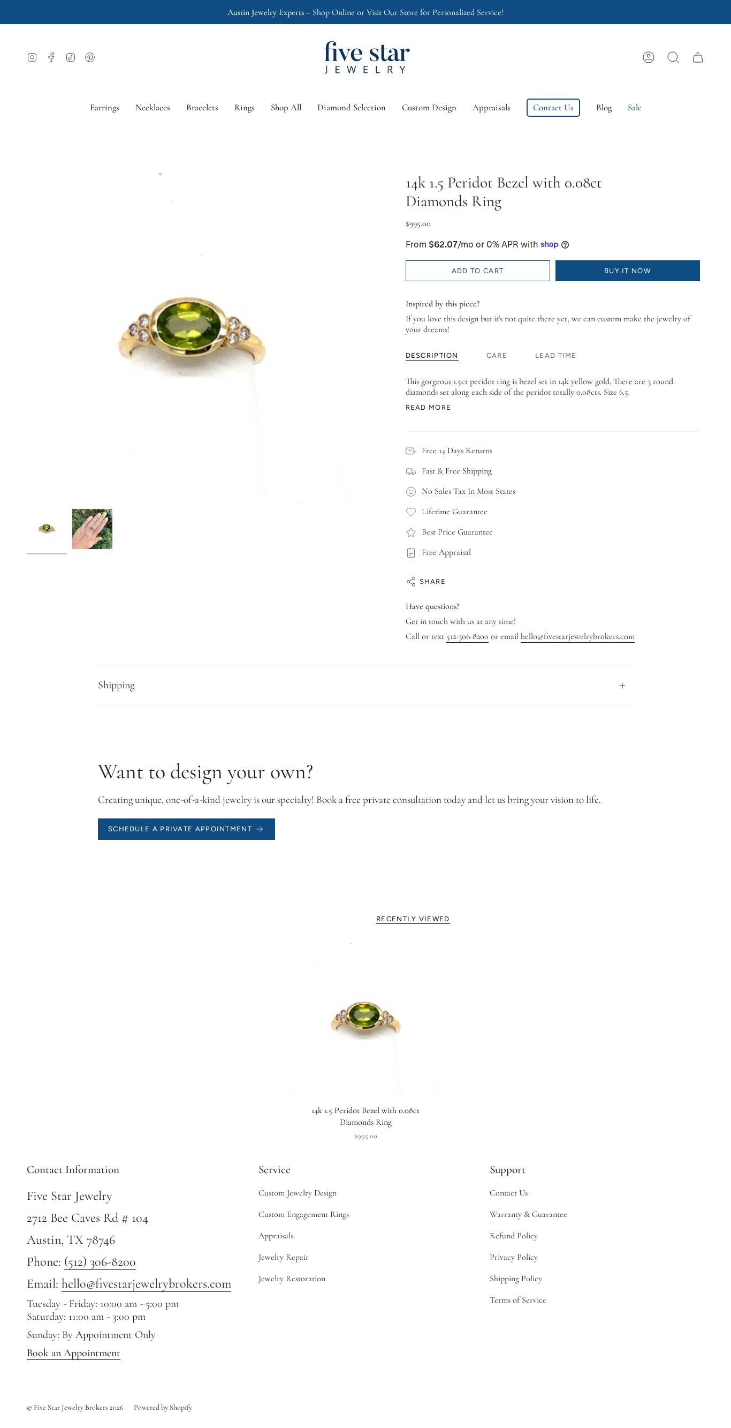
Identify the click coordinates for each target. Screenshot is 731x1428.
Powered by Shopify (163, 1407)
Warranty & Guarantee (528, 1214)
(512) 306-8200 (100, 1261)
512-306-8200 (467, 636)
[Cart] (698, 57)
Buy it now (627, 271)
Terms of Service (518, 1300)
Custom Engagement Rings (303, 1214)
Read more (429, 407)
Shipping (116, 685)
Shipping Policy (516, 1278)
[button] (673, 57)
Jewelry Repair (283, 1257)
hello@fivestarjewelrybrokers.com (578, 636)
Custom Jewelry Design (297, 1193)
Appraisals (275, 1235)
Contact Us (509, 1193)
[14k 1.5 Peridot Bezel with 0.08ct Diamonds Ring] (365, 1021)
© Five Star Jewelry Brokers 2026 (75, 1407)
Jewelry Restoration (291, 1278)
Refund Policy (514, 1235)
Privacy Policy (514, 1257)
